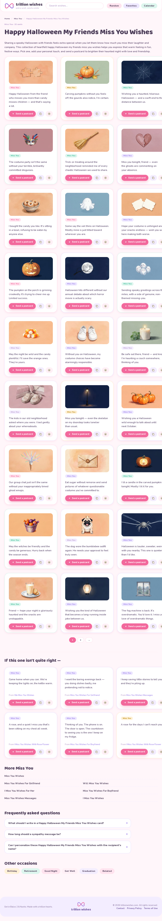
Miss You (18, 18)
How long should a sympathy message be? (34, 834)
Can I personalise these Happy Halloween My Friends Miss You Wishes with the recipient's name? (64, 847)
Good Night (50, 871)
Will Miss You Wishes (96, 783)
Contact (120, 908)
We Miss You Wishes (24, 695)
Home (7, 18)
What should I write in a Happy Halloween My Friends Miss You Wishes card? (56, 823)
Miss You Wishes (14, 776)
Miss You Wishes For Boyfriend (85, 744)
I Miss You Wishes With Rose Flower (31, 744)
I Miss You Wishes (93, 798)
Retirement (30, 871)
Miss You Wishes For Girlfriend (85, 695)
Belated (107, 871)
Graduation (88, 871)
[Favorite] (49, 114)
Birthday (12, 871)
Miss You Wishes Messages (139, 695)
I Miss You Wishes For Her (19, 790)
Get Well (70, 871)
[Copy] (40, 114)
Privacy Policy (134, 908)
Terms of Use (151, 908)
